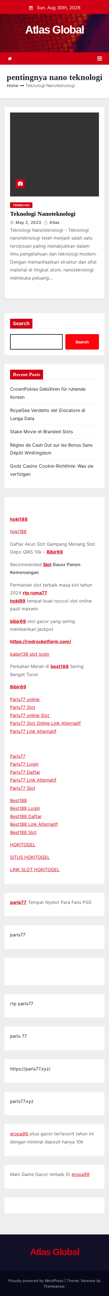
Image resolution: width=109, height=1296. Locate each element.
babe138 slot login (29, 654)
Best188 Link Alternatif (34, 824)
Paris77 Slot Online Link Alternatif (45, 723)
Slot (47, 564)
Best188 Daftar (26, 816)
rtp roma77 (35, 593)
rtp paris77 (21, 1003)
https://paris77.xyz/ (30, 1069)
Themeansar (54, 1286)
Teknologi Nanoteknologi (42, 213)
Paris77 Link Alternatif (33, 731)
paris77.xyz (22, 1101)
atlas (54, 222)
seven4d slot (70, 967)
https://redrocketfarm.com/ (40, 641)
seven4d (19, 967)
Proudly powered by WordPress (36, 1280)
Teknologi (21, 205)
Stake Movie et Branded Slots (41, 431)
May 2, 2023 (28, 222)
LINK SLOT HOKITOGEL (35, 869)
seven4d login (53, 975)
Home (12, 85)
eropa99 (19, 1133)
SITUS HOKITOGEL (30, 857)
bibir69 (18, 621)
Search (21, 323)
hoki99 (17, 601)
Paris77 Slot (22, 707)
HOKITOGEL (22, 844)
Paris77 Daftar (25, 772)
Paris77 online (25, 699)
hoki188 (19, 519)
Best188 (18, 800)
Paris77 (17, 756)
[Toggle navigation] (99, 58)
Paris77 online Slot (30, 715)
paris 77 (18, 1036)
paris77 (18, 902)
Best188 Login (25, 808)
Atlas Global (54, 30)
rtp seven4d (42, 967)
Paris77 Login (24, 764)
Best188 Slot (23, 832)
